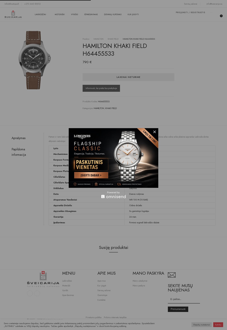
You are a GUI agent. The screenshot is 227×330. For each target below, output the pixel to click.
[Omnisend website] (113, 195)
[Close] (154, 132)
